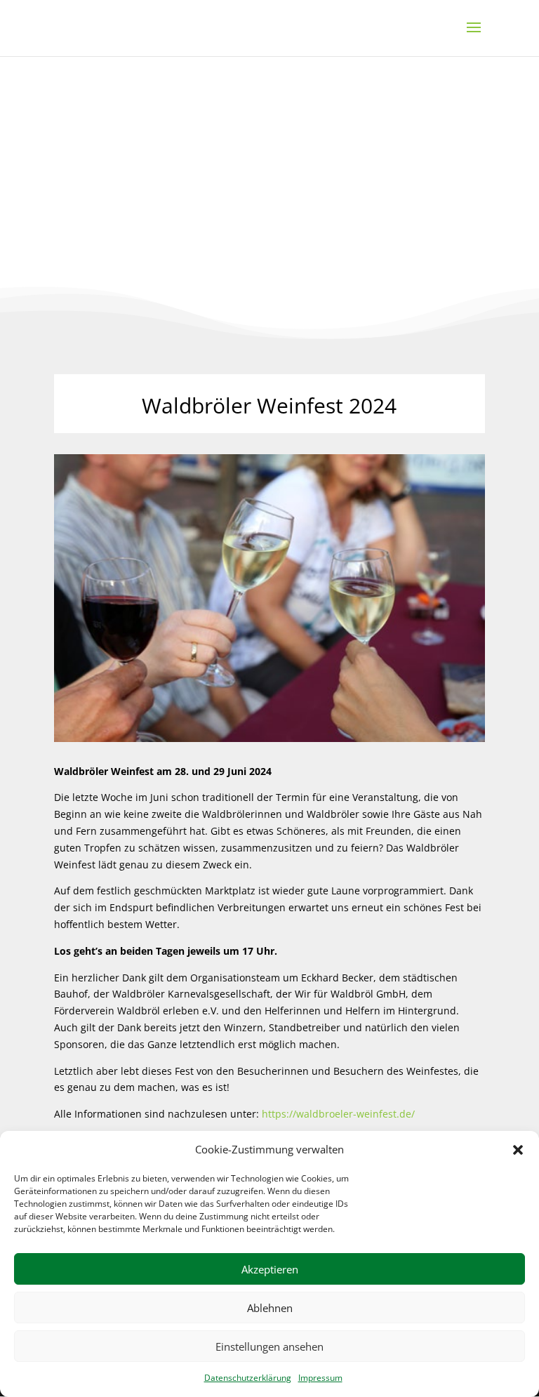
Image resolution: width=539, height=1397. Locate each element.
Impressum (320, 1378)
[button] (518, 1150)
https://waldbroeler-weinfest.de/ (338, 1113)
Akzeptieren (269, 1269)
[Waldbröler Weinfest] (269, 738)
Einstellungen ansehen (269, 1346)
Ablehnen (270, 1308)
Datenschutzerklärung (247, 1378)
